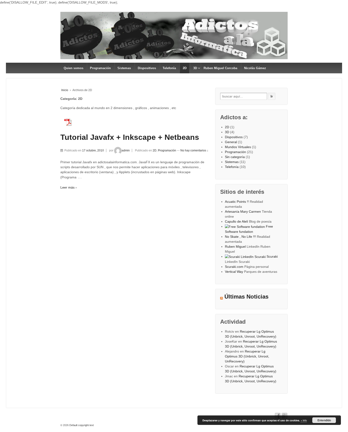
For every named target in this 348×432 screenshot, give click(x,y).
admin (126, 150)
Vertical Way (234, 271)
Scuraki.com (234, 267)
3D (195, 68)
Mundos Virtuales (238, 147)
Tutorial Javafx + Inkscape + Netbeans (129, 137)
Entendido (324, 420)
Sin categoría (235, 157)
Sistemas (124, 68)
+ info (304, 420)
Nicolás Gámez (255, 68)
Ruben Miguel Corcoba (220, 68)
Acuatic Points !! (237, 201)
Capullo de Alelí (236, 221)
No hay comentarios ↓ (194, 150)
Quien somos (73, 68)
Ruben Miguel (235, 246)
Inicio (64, 90)
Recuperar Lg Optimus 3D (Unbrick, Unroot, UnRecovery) (247, 356)
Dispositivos (147, 68)
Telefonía (169, 68)
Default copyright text (81, 425)
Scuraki (272, 256)
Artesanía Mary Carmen (243, 211)
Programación (100, 68)
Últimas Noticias (246, 297)
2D (185, 68)
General (231, 142)
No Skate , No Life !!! (240, 236)
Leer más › (68, 187)
